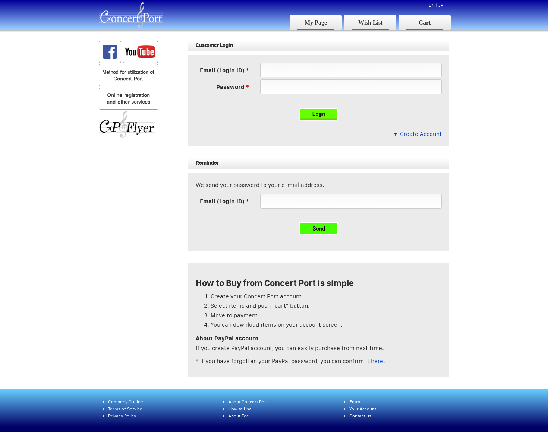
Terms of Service (125, 409)
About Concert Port (248, 401)
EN (431, 5)
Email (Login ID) (222, 70)
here (377, 361)
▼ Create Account (417, 133)
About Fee (239, 416)
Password (230, 86)
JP (440, 5)
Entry (354, 401)
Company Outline (125, 401)
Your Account (362, 409)
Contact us (360, 416)
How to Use (240, 409)
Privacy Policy (122, 416)
